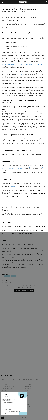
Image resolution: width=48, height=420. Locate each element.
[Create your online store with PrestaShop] (7, 375)
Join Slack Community (7, 391)
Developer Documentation (9, 386)
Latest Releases (28, 386)
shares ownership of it (16, 170)
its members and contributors (32, 379)
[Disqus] (24, 312)
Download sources (7, 388)
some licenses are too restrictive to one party (26, 64)
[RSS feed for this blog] (25, 417)
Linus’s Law (19, 74)
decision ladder (13, 186)
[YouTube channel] (22, 417)
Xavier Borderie (6, 280)
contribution (7, 276)
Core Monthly (28, 391)
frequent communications (16, 168)
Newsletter (27, 406)
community (13, 276)
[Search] (47, 2)
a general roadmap (33, 167)
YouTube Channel (30, 393)
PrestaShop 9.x (28, 395)
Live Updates (28, 388)
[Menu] (2, 2)
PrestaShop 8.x (28, 397)
